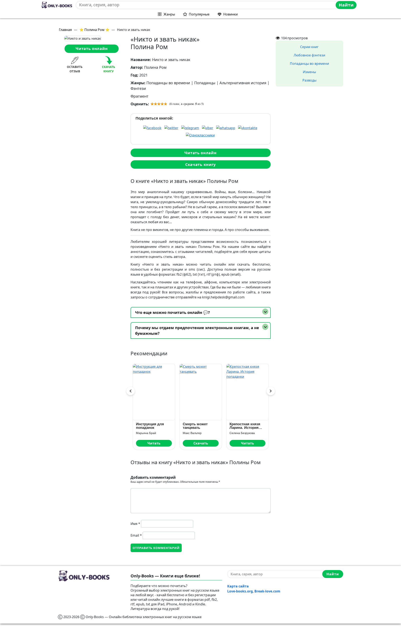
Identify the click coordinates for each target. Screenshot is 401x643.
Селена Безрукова (197, 433)
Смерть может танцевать (150, 425)
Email (136, 535)
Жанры (169, 14)
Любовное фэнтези (309, 55)
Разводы (309, 80)
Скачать (156, 443)
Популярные (199, 14)
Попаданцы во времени (309, 63)
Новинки (230, 14)
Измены (309, 72)
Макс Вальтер (147, 433)
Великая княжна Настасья (246, 425)
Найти (346, 5)
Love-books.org (240, 591)
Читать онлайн (92, 48)
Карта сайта (238, 586)
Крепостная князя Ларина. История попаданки (200, 425)
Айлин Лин (239, 433)
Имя (135, 523)
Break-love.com (267, 591)
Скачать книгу (200, 164)
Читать (202, 443)
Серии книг (309, 47)
